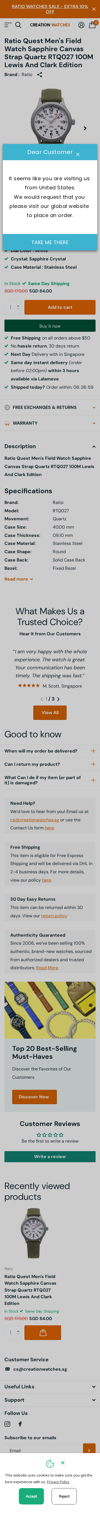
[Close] (76, 1462)
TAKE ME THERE (50, 242)
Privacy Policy (58, 1481)
